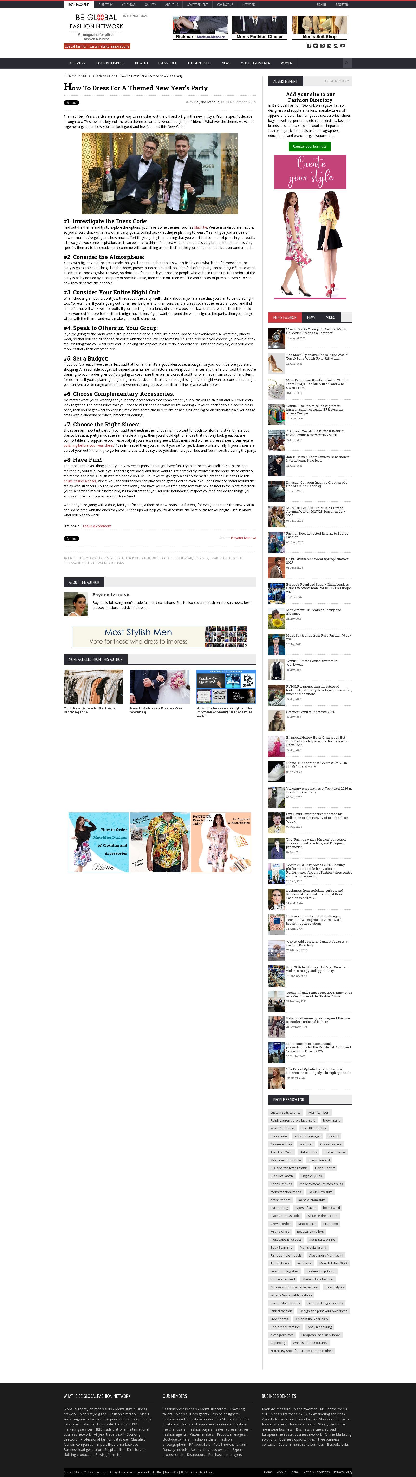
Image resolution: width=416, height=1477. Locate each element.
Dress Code (167, 63)
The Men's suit (199, 63)
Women (286, 63)
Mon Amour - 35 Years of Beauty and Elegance (313, 612)
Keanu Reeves (281, 1184)
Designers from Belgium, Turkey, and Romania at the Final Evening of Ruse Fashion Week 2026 (314, 894)
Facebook (309, 45)
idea (120, 558)
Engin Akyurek (311, 1176)
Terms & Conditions (316, 1472)
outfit (145, 558)
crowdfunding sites (285, 1271)
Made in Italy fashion (318, 1279)
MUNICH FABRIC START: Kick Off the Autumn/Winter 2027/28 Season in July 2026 (315, 511)
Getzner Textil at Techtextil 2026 (310, 712)
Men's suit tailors (213, 1409)
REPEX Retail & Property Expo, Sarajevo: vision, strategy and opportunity (317, 969)
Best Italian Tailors (310, 1231)
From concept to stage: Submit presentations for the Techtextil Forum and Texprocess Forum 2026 (318, 1047)
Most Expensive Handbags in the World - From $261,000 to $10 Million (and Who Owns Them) (317, 384)
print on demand (283, 1279)
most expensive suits (286, 1239)
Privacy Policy (343, 1472)
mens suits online (322, 1239)
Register (342, 4)
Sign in (321, 4)
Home (268, 1472)
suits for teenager (308, 1136)
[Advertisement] (160, 758)
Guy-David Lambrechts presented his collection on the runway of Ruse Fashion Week (317, 818)
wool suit (305, 1144)
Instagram (336, 45)
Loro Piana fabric (314, 1128)
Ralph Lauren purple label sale (293, 1120)
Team (294, 1472)
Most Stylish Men (255, 63)
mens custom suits (311, 1200)
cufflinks (116, 563)
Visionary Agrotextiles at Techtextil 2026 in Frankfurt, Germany (319, 790)
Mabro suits (307, 1223)
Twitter (315, 45)
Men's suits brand (313, 1247)
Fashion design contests (325, 1303)
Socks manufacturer (285, 1327)
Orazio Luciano (331, 1144)
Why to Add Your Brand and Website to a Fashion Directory (316, 943)
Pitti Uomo (330, 1223)
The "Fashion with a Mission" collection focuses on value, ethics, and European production (316, 843)
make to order (335, 1152)
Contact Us (225, 4)
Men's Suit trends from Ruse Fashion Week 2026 (318, 637)
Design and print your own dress (323, 1311)
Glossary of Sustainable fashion (294, 1287)
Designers (77, 63)
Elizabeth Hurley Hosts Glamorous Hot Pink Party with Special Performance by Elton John (316, 741)
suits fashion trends (285, 1303)
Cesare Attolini (281, 1144)
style (111, 558)
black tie (200, 227)
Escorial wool (280, 1263)
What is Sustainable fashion (291, 1295)
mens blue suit (319, 1160)
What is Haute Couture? (310, 1343)
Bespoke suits (338, 1444)
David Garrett (325, 1168)
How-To (141, 63)
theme (90, 563)
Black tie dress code (285, 1215)
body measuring (320, 1327)
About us (171, 4)
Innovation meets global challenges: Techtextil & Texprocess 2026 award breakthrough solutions (313, 920)
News (226, 63)
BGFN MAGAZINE (75, 76)
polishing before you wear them (88, 445)
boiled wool (331, 1208)
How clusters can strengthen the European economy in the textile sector (224, 712)
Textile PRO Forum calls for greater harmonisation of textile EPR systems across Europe (315, 409)
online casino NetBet (80, 481)
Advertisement (197, 4)
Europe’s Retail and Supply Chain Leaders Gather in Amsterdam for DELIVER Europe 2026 (318, 588)
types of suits (305, 1208)
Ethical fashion (281, 1311)
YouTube (342, 45)
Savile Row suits (320, 1192)
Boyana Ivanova (206, 102)
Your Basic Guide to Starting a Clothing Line (89, 710)
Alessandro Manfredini (326, 1255)
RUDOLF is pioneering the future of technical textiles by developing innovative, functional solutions (319, 690)
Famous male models (286, 1255)
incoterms (304, 1263)
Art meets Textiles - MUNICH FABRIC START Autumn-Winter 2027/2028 (315, 433)
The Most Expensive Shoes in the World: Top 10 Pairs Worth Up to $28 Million (317, 357)
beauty (334, 1136)
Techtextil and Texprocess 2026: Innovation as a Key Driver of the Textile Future (319, 994)
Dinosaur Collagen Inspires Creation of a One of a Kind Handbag (316, 484)
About (281, 1472)
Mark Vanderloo (282, 1128)
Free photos (279, 1319)
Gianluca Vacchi (282, 1176)
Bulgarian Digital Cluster (197, 1472)
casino (101, 563)
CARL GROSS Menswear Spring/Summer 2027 (317, 561)
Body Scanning (281, 1247)
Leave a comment (97, 526)
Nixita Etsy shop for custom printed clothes (302, 1350)
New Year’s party (92, 558)
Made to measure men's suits (321, 1184)
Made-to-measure (276, 1409)
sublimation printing (320, 1271)
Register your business (310, 146)
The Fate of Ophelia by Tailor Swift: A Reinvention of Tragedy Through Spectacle (318, 1071)
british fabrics (281, 1200)
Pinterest (322, 45)
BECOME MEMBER (335, 80)
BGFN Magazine (78, 4)
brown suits (331, 1120)
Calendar (129, 4)
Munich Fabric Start (333, 1263)
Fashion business (110, 63)
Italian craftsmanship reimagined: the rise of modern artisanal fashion (318, 1020)
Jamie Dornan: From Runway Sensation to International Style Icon (318, 459)
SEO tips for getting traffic (289, 1168)
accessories (74, 563)
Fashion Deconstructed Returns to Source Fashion (317, 535)
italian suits (308, 1152)
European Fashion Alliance (320, 1335)
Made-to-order (305, 1409)
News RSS (171, 1472)
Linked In (329, 45)
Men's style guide (92, 1414)
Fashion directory (123, 1414)
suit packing (279, 1208)
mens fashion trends (286, 1192)
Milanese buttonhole (286, 1160)
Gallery (150, 4)
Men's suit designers (191, 1414)
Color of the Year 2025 (312, 1319)
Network (248, 4)
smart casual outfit (226, 558)
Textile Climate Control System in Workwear (311, 663)
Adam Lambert (318, 1112)
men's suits (103, 1409)
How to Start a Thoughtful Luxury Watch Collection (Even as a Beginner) (316, 331)
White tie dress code (322, 1215)
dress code (161, 558)
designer (201, 558)
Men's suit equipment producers (207, 1424)
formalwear (182, 558)
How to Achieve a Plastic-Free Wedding (156, 710)
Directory (106, 4)
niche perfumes (282, 1335)
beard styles (335, 1287)
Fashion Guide (105, 76)
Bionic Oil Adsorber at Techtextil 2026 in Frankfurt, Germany (316, 765)
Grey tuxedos (281, 1223)
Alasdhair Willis (282, 1152)
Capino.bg (278, 1343)
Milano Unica (280, 1231)
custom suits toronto (285, 1112)
